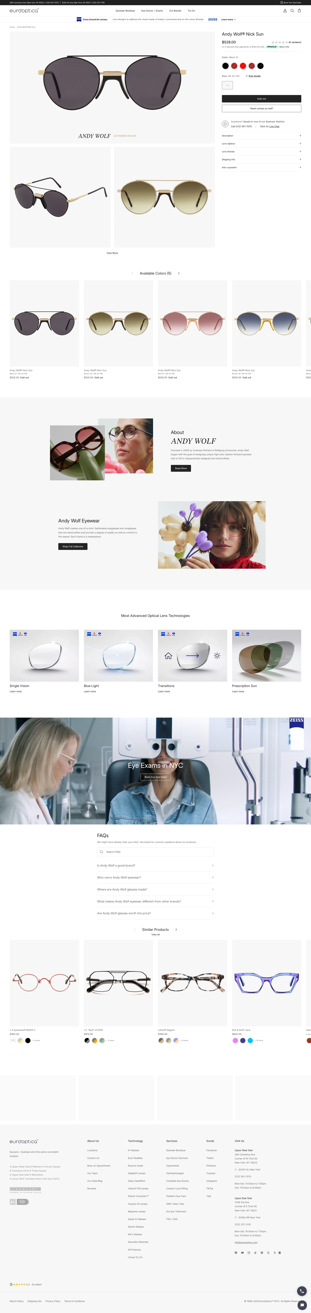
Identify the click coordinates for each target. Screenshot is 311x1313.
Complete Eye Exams (177, 1180)
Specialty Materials (138, 1241)
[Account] (284, 11)
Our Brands (175, 10)
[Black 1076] (169, 1040)
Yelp (208, 1196)
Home (12, 27)
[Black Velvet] (28, 1040)
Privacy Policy (53, 1301)
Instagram (211, 1180)
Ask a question (229, 167)
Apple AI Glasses (137, 1218)
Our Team (92, 1173)
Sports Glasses (136, 1226)
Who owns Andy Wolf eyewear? (119, 877)
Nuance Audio (135, 1165)
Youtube (210, 1173)
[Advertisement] (38, 1098)
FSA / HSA (172, 1218)
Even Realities (135, 1157)
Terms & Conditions (74, 1301)
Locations (92, 1150)
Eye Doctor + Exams (152, 10)
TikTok (209, 1188)
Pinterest (211, 1165)
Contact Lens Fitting (177, 1188)
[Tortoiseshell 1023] (161, 1040)
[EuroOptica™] (24, 10)
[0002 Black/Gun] (87, 1040)
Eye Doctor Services (177, 1157)
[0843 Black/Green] (102, 1040)
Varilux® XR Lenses (138, 1188)
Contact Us (93, 1157)
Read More (181, 468)
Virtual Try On (135, 1257)
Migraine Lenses (136, 1211)
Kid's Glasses (135, 1234)
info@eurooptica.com (246, 1242)
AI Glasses (133, 1150)
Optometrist (172, 1165)
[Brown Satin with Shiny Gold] (20, 1040)
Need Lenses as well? (261, 108)
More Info (284, 46)
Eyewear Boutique (125, 10)
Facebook (211, 1150)
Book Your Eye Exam (156, 776)
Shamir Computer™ (138, 1196)
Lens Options (228, 143)
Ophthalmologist (175, 1173)
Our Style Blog (95, 1180)
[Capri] (250, 1040)
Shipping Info (228, 159)
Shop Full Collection (73, 546)
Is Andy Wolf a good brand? (116, 865)
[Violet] (235, 1040)
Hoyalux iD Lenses (137, 1203)
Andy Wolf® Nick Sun (26, 27)
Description (227, 135)
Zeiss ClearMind (136, 1180)
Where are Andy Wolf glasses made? (122, 889)
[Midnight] (243, 1040)
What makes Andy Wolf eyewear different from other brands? (139, 901)
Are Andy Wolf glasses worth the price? (124, 913)
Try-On (191, 10)
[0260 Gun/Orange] (95, 1040)
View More (112, 252)
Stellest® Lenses (136, 1173)
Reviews (91, 1188)
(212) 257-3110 (243, 1224)
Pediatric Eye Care (176, 1196)
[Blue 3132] (176, 1040)
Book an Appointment (98, 1165)
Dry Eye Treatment (176, 1211)
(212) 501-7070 (244, 126)
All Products (134, 1249)
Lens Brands (228, 151)
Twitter (210, 1157)
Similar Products (155, 929)
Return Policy (17, 1301)
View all (155, 934)
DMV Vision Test (175, 1203)
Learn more (16, 691)
